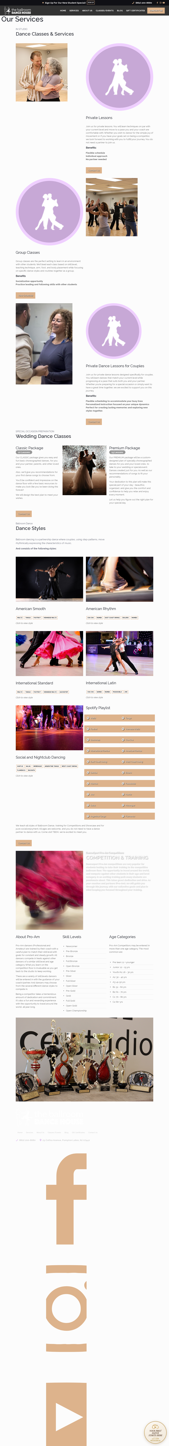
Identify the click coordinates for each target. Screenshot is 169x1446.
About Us (40, 1133)
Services (29, 1133)
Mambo (134, 618)
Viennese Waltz (50, 618)
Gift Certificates (78, 1133)
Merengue (37, 766)
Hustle (20, 766)
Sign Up (91, 2)
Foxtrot (37, 618)
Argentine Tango (52, 766)
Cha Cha (90, 618)
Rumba (99, 618)
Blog (66, 1133)
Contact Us (92, 1133)
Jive (126, 692)
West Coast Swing (69, 766)
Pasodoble (117, 692)
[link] (49, 1116)
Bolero (126, 618)
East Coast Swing (112, 618)
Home (20, 1133)
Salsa (28, 766)
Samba (99, 692)
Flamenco (21, 770)
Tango (28, 618)
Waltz (19, 618)
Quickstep (64, 692)
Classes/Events (54, 1133)
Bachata (31, 770)
